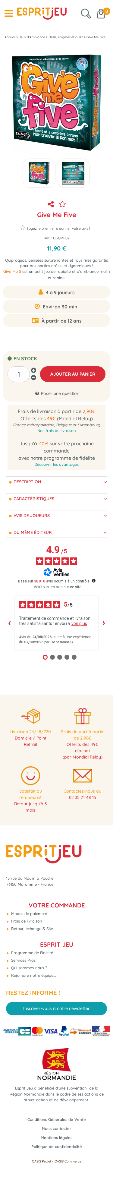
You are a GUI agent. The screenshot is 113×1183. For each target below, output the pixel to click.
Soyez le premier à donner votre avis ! (58, 228)
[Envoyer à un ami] (51, 204)
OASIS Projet (41, 1161)
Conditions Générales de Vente (56, 1119)
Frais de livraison (26, 921)
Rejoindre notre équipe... (33, 975)
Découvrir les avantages (56, 464)
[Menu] (9, 13)
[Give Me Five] (39, 173)
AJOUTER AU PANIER (72, 374)
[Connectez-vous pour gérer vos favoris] (62, 204)
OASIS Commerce (68, 1161)
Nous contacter (56, 1128)
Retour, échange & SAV (31, 928)
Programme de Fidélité (31, 952)
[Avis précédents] (9, 623)
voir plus (79, 623)
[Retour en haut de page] (101, 1165)
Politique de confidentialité (56, 1146)
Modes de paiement (29, 913)
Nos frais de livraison (56, 430)
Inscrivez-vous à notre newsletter (56, 1008)
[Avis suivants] (103, 623)
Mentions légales (56, 1137)
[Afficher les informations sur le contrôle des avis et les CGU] (93, 580)
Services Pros (23, 960)
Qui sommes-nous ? (28, 967)
